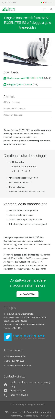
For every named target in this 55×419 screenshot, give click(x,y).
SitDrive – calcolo (12, 102)
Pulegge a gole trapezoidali (19, 84)
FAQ (6, 412)
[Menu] (45, 9)
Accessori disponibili (13, 115)
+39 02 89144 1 (11, 3)
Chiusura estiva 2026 (15, 356)
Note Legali (46, 415)
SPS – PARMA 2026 (15, 361)
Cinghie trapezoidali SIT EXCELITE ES (25, 78)
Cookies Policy (31, 415)
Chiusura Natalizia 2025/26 (18, 365)
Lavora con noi (18, 412)
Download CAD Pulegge (14, 108)
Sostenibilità (32, 412)
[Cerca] (51, 9)
